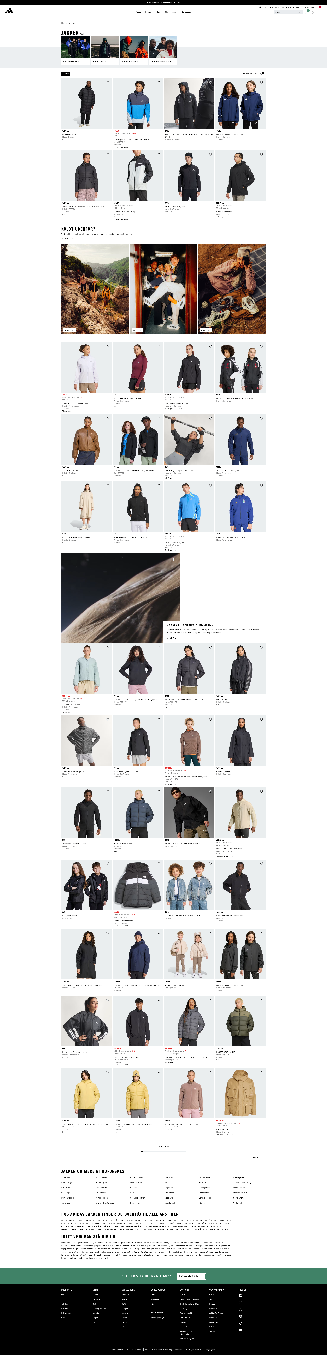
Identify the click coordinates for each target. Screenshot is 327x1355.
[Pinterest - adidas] (252, 1316)
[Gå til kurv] (319, 12)
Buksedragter (67, 1183)
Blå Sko (133, 1188)
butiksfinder (262, 7)
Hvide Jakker (239, 1188)
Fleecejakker (239, 1178)
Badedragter (101, 1183)
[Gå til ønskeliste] (313, 12)
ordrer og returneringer (283, 7)
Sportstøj (169, 1183)
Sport (174, 12)
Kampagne (186, 12)
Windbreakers (102, 1198)
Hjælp (271, 7)
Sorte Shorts (238, 1198)
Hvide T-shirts (136, 1178)
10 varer (67, 330)
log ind (313, 7)
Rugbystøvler (205, 1178)
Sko (166, 12)
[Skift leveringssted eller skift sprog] (319, 7)
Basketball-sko (240, 1193)
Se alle (65, 239)
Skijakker (169, 1188)
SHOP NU (171, 638)
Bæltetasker (66, 1188)
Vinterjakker (204, 1188)
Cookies (147, 1350)
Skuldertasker (171, 1203)
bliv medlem (297, 7)
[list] (151, 74)
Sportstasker (101, 1178)
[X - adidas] (252, 1309)
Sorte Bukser (136, 1183)
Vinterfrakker (67, 1178)
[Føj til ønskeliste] (108, 82)
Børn (158, 12)
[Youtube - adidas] (252, 1330)
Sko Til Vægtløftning (242, 1183)
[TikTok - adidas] (252, 1323)
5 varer (135, 330)
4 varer (204, 330)
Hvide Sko (169, 1178)
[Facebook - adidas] (252, 1296)
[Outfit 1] (95, 289)
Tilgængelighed (208, 1350)
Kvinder (148, 12)
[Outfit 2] (163, 289)
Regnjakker (135, 1203)
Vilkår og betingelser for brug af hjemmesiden (183, 1350)
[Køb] (9, 11)
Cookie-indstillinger (120, 1350)
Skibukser (169, 1193)
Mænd (138, 12)
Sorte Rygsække (206, 1198)
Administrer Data (136, 1350)
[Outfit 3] (232, 289)
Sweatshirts (101, 1193)
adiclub (306, 7)
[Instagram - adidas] (252, 1302)
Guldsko (133, 1193)
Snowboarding (102, 1188)
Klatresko (203, 1203)
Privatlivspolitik (157, 1350)
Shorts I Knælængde (105, 1203)
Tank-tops (65, 1203)
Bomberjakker (67, 1198)
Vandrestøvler (205, 1193)
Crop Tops (65, 1193)
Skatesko (203, 1183)
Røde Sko (169, 1198)
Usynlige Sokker (137, 1198)
